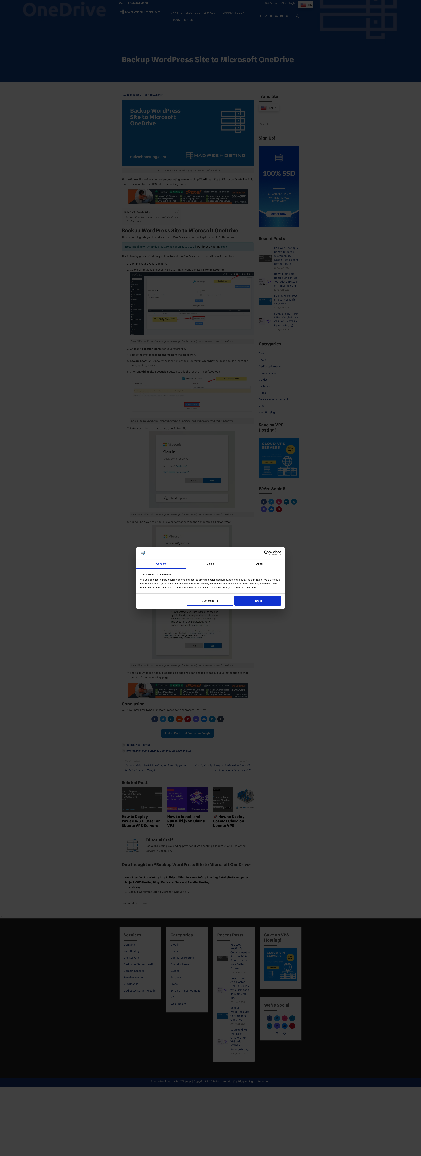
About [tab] (259, 563)
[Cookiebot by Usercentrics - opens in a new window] (266, 552)
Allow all (257, 600)
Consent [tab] (161, 563)
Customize (208, 600)
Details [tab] (211, 563)
